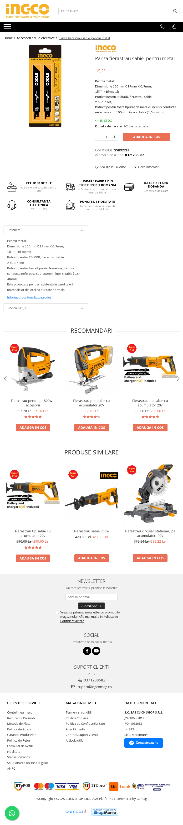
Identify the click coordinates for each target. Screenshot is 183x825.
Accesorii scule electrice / (37, 38)
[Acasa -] (27, 11)
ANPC (11, 768)
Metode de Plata (18, 723)
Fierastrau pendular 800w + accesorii (33, 402)
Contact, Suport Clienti (82, 735)
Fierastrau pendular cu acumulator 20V (91, 402)
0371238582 (94, 680)
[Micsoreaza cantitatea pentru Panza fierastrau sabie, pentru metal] (98, 137)
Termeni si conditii (79, 712)
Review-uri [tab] (16, 308)
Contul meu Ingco (19, 712)
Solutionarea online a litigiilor (27, 763)
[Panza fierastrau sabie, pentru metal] (46, 86)
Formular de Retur (20, 746)
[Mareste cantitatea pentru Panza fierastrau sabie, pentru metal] (114, 137)
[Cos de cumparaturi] (174, 26)
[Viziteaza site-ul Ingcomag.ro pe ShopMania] (105, 811)
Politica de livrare (19, 729)
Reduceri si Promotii (21, 718)
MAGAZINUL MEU (81, 702)
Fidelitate (13, 751)
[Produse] (8, 27)
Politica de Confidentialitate (85, 723)
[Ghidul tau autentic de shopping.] (75, 811)
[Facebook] (87, 651)
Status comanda (18, 757)
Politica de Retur (18, 740)
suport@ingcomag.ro (94, 686)
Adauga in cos (146, 137)
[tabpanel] (46, 86)
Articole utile (74, 740)
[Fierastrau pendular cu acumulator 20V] (91, 369)
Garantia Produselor (21, 735)
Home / (10, 38)
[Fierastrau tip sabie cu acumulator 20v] (150, 369)
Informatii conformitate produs (29, 297)
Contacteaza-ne (147, 742)
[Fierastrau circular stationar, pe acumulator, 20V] (150, 495)
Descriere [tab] (13, 230)
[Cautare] (175, 11)
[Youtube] (96, 651)
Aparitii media (75, 729)
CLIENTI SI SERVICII (23, 702)
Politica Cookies (77, 718)
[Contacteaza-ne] (162, 26)
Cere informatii (148, 167)
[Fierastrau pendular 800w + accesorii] (33, 369)
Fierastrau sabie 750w (91, 531)
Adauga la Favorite (112, 167)
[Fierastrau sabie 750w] (91, 495)
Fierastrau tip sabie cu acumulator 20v (150, 402)
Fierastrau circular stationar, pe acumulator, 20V (150, 533)
